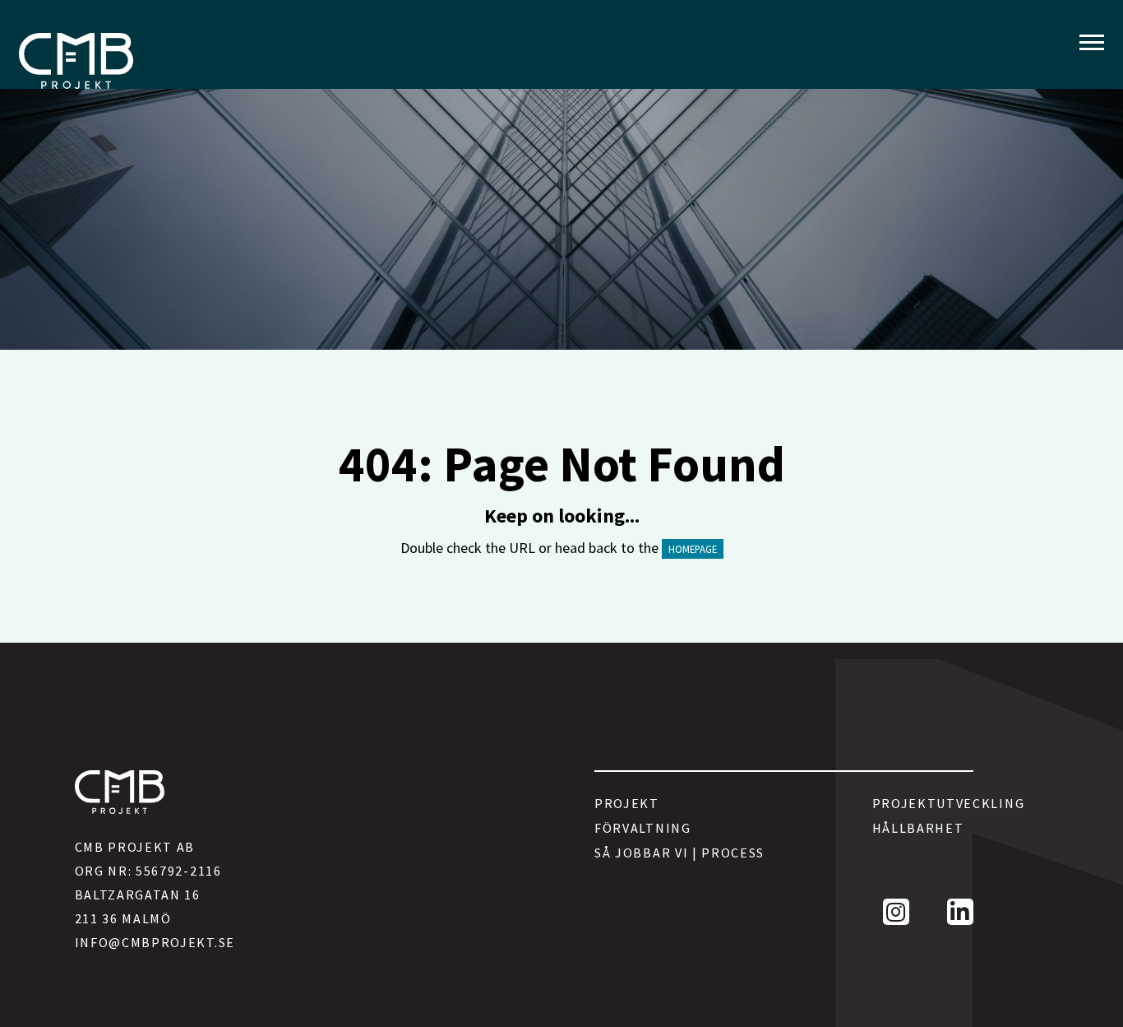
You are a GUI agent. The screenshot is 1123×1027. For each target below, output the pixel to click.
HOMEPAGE (692, 548)
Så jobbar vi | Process (679, 852)
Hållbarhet (918, 828)
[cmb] (76, 61)
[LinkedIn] (960, 912)
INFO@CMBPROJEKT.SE (155, 942)
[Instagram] (896, 912)
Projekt (626, 803)
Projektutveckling (922, 803)
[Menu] (1091, 43)
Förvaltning (642, 828)
